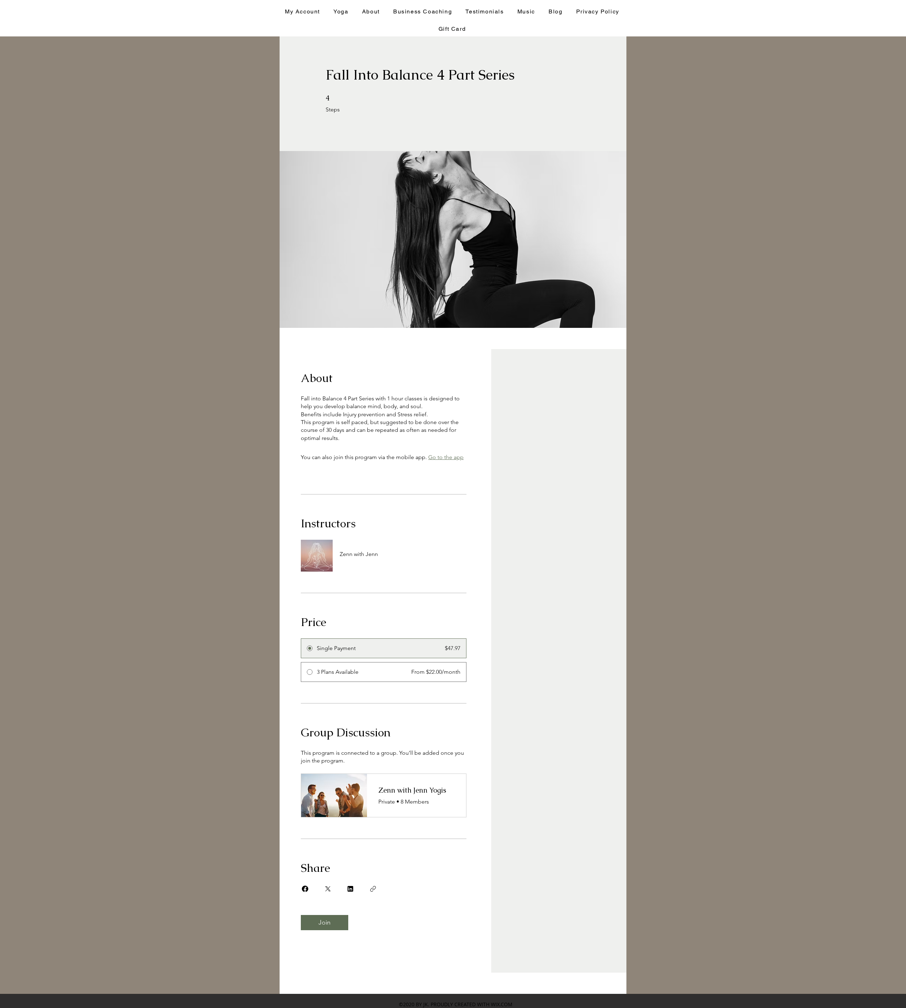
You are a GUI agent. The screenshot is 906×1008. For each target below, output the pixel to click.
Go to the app (446, 457)
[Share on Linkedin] (350, 889)
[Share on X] (327, 889)
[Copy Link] (373, 889)
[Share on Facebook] (305, 889)
